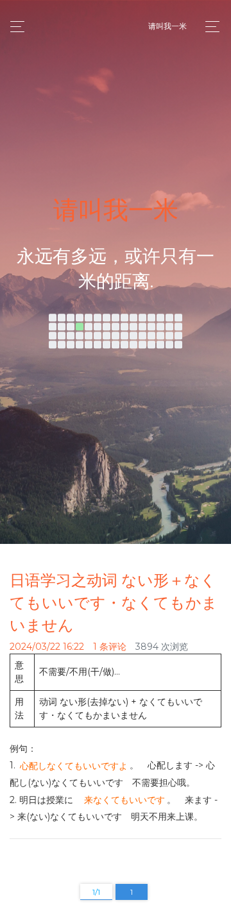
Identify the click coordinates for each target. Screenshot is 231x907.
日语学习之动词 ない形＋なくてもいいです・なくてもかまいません (114, 602)
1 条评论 (109, 646)
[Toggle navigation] (209, 26)
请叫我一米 (167, 26)
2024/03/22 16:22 (47, 646)
